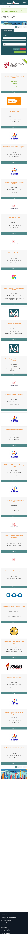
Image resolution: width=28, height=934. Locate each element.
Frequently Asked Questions (8, 922)
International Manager (14, 677)
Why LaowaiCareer (6, 920)
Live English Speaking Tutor (14, 429)
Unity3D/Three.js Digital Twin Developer (14, 536)
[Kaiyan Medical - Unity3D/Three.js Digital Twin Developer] (14, 525)
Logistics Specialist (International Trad (14, 642)
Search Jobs (4, 927)
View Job (14, 92)
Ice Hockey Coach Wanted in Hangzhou (14, 713)
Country (5, 42)
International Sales (14, 217)
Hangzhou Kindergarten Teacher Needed (14, 182)
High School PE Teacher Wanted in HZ (14, 501)
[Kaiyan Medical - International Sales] (14, 207)
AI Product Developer (14, 253)
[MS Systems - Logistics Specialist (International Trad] (14, 631)
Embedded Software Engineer (14, 394)
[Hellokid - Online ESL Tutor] (14, 100)
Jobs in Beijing (5, 929)
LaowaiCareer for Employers (8, 919)
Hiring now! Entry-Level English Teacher (14, 289)
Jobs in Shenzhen (5, 932)
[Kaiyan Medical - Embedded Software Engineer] (14, 383)
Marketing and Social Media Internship (14, 359)
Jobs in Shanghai (5, 930)
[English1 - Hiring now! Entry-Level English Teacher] (14, 277)
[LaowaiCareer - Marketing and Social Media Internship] (14, 348)
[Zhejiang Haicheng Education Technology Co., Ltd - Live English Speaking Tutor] (14, 419)
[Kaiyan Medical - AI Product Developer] (14, 242)
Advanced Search (20, 52)
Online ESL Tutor (14, 111)
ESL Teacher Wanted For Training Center (14, 465)
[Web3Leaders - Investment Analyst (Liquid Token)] (14, 595)
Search (17, 49)
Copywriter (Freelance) (14, 323)
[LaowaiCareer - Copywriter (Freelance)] (14, 313)
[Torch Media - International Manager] (14, 666)
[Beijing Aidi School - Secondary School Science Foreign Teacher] (14, 64)
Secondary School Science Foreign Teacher (14, 76)
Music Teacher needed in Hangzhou (14, 147)
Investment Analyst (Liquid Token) (14, 606)
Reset (23, 49)
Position (5, 35)
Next (24, 27)
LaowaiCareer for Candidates (8, 917)
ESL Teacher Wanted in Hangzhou (14, 748)
